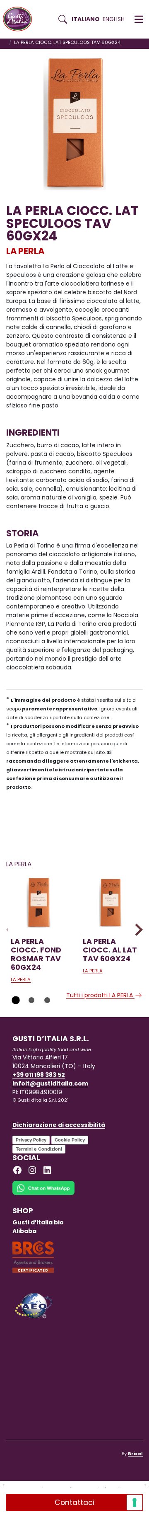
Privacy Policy (31, 1140)
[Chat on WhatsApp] (43, 1193)
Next (136, 929)
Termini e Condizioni (39, 1149)
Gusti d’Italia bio (38, 1222)
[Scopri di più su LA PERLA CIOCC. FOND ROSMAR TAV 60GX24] (39, 902)
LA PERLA (25, 251)
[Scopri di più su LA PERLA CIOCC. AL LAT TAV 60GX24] (111, 902)
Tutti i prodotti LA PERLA (100, 995)
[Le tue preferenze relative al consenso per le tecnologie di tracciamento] (134, 1502)
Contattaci (74, 1502)
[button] (139, 19)
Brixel (135, 1453)
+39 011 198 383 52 (38, 1075)
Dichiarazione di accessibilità (58, 1125)
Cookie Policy (70, 1140)
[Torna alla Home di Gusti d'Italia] (20, 19)
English (114, 19)
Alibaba (24, 1231)
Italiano (86, 19)
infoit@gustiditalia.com (50, 1083)
